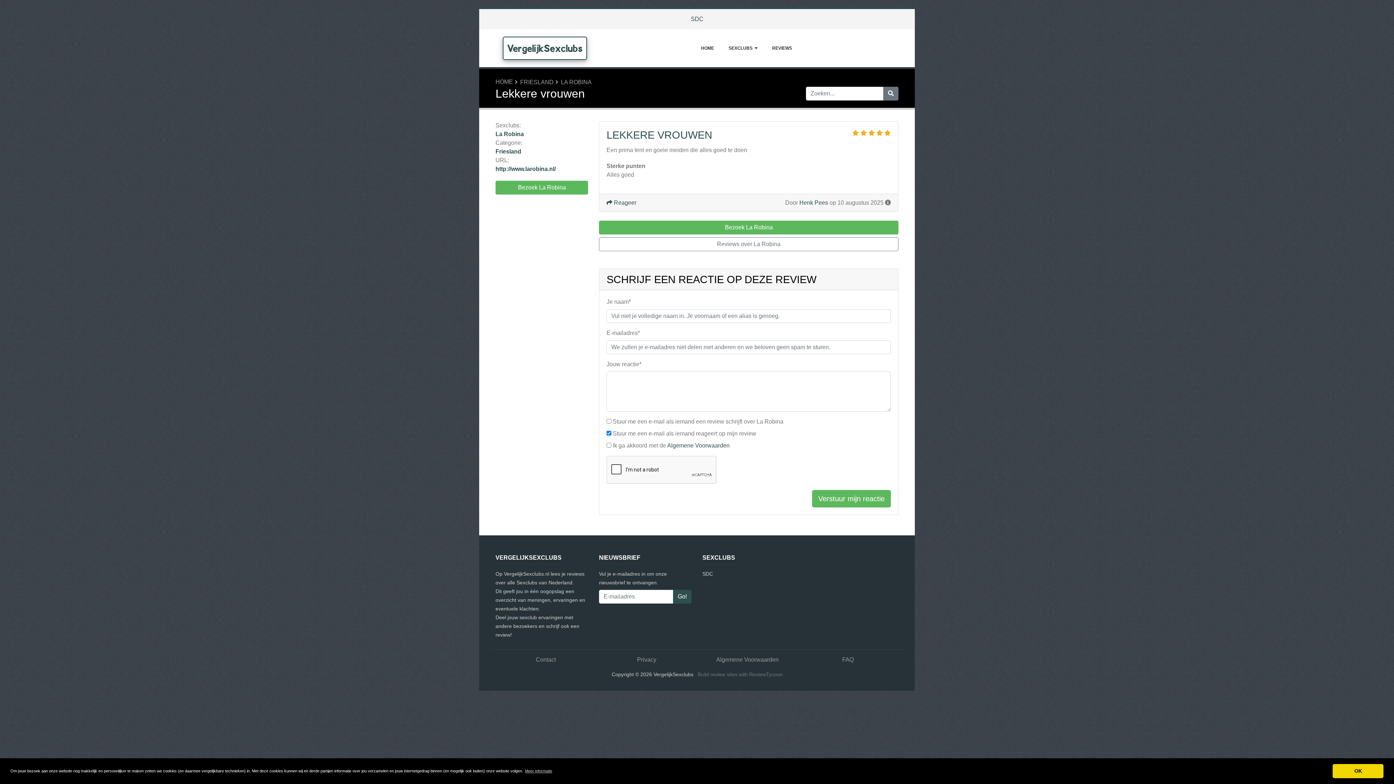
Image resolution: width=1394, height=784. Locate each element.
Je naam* (619, 302)
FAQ (848, 660)
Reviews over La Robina (748, 244)
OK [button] (1358, 771)
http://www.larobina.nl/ (526, 169)
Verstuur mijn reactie (851, 499)
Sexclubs (741, 48)
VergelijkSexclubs (545, 48)
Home (707, 48)
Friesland (537, 82)
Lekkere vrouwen (659, 135)
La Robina (576, 82)
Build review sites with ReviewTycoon (740, 674)
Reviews (782, 48)
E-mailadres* (623, 333)
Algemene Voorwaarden (698, 445)
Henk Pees (813, 203)
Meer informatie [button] (538, 771)
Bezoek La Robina (542, 187)
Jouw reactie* (624, 364)
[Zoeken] (890, 94)
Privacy (646, 660)
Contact (546, 660)
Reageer (624, 203)
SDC (697, 19)
